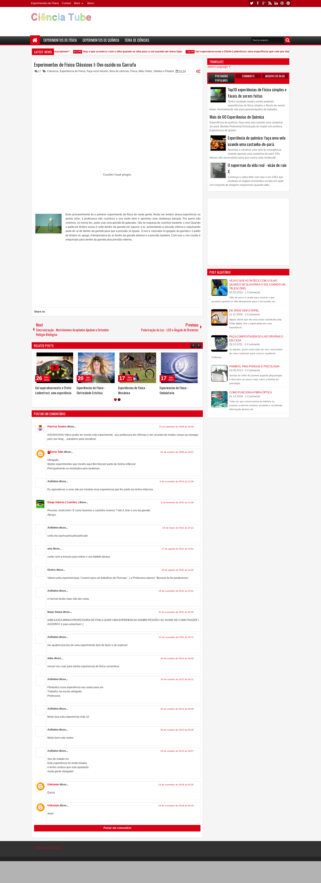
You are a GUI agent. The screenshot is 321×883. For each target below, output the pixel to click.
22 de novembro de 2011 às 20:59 (176, 612)
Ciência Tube (55, 451)
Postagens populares (221, 78)
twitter (251, 3)
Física (133, 71)
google (264, 3)
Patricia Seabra (57, 426)
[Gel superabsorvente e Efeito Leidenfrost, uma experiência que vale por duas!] (54, 368)
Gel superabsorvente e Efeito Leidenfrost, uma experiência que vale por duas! (237, 51)
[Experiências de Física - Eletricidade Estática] (96, 368)
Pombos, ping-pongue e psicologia (254, 366)
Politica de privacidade (48, 847)
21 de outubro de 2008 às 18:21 (177, 452)
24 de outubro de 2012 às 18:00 (177, 658)
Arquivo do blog (275, 76)
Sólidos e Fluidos (164, 71)
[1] (115, 399)
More (77, 3)
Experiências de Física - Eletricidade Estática (91, 390)
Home (35, 40)
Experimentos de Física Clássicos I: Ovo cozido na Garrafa (85, 64)
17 (39, 71)
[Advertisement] (212, 20)
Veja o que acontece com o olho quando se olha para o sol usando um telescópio (126, 51)
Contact (66, 3)
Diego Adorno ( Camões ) (63, 502)
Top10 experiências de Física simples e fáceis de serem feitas (257, 92)
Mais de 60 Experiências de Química (237, 117)
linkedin (276, 3)
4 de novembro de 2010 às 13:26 (177, 481)
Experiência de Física (72, 71)
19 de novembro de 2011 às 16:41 (176, 591)
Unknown (53, 784)
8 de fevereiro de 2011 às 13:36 (177, 502)
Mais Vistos (145, 71)
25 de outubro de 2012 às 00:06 (177, 709)
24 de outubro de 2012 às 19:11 (177, 679)
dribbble (282, 3)
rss (270, 3)
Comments (248, 76)
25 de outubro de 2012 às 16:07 (177, 751)
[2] (119, 399)
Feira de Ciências (137, 40)
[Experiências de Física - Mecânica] (137, 368)
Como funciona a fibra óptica (250, 392)
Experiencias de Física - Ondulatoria (174, 390)
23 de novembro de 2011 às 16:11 (176, 637)
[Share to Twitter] (65, 355)
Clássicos (53, 71)
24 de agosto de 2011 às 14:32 (178, 570)
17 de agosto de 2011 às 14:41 (178, 549)
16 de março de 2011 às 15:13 (178, 528)
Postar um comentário (117, 827)
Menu (90, 3)
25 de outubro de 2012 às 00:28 (177, 730)
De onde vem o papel (244, 310)
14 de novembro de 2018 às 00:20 (176, 784)
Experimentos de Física (45, 3)
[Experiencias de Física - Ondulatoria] (179, 368)
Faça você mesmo (97, 71)
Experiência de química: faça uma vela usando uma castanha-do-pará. (256, 141)
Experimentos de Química (101, 40)
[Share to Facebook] (60, 355)
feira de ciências (119, 71)
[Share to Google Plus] (69, 355)
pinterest (288, 3)
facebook (258, 3)
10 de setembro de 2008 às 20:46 (176, 426)
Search (287, 40)
